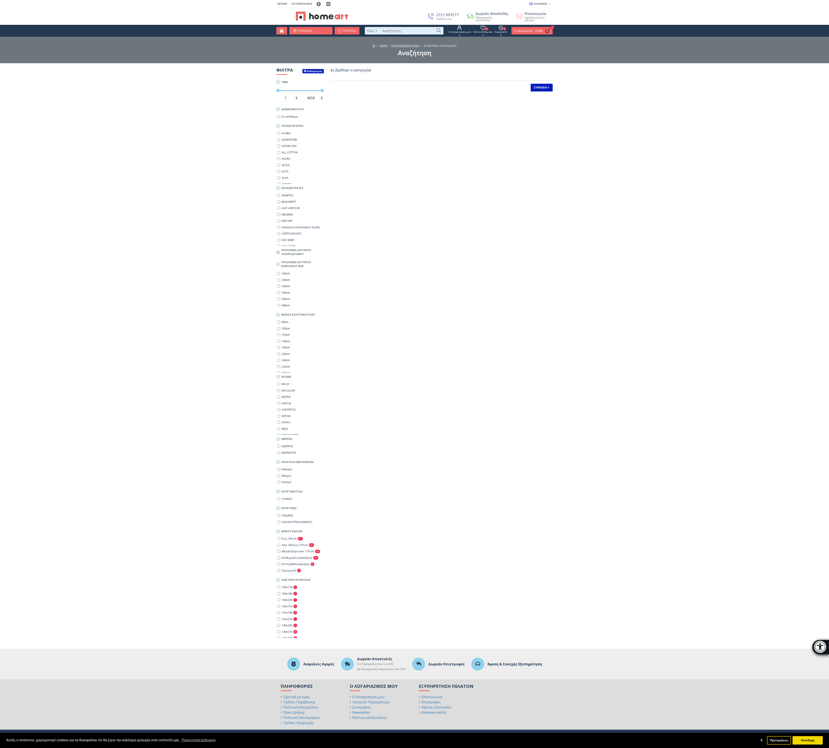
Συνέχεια (540, 87)
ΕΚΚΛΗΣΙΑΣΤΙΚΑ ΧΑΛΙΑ (405, 45)
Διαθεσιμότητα (292, 109)
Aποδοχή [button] (808, 740)
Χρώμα (286, 377)
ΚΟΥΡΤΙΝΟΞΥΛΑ (291, 491)
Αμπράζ (287, 439)
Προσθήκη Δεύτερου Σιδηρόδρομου (296, 252)
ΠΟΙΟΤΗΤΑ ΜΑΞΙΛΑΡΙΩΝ (297, 462)
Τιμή (284, 82)
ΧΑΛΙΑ (383, 45)
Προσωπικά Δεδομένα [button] (198, 740)
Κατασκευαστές (292, 188)
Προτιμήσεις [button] (779, 740)
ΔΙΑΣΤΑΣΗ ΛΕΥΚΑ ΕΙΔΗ (296, 580)
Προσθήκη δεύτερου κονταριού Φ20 (296, 264)
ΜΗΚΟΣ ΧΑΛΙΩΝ (291, 531)
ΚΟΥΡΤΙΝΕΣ (289, 508)
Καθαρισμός (314, 71)
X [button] (762, 740)
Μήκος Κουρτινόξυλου (298, 315)
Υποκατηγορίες (292, 126)
